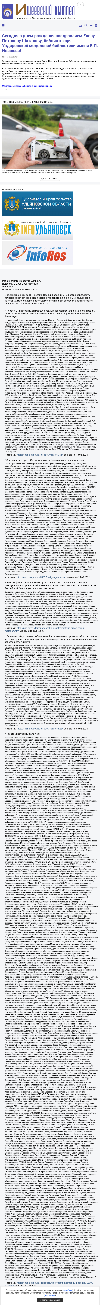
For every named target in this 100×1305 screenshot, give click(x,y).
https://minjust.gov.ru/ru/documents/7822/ (40, 728)
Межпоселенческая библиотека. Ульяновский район (27, 86)
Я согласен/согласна (50, 1300)
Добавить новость (50, 179)
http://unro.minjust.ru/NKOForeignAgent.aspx (41, 577)
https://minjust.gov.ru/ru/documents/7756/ (40, 454)
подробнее (67, 1290)
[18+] (38, 12)
